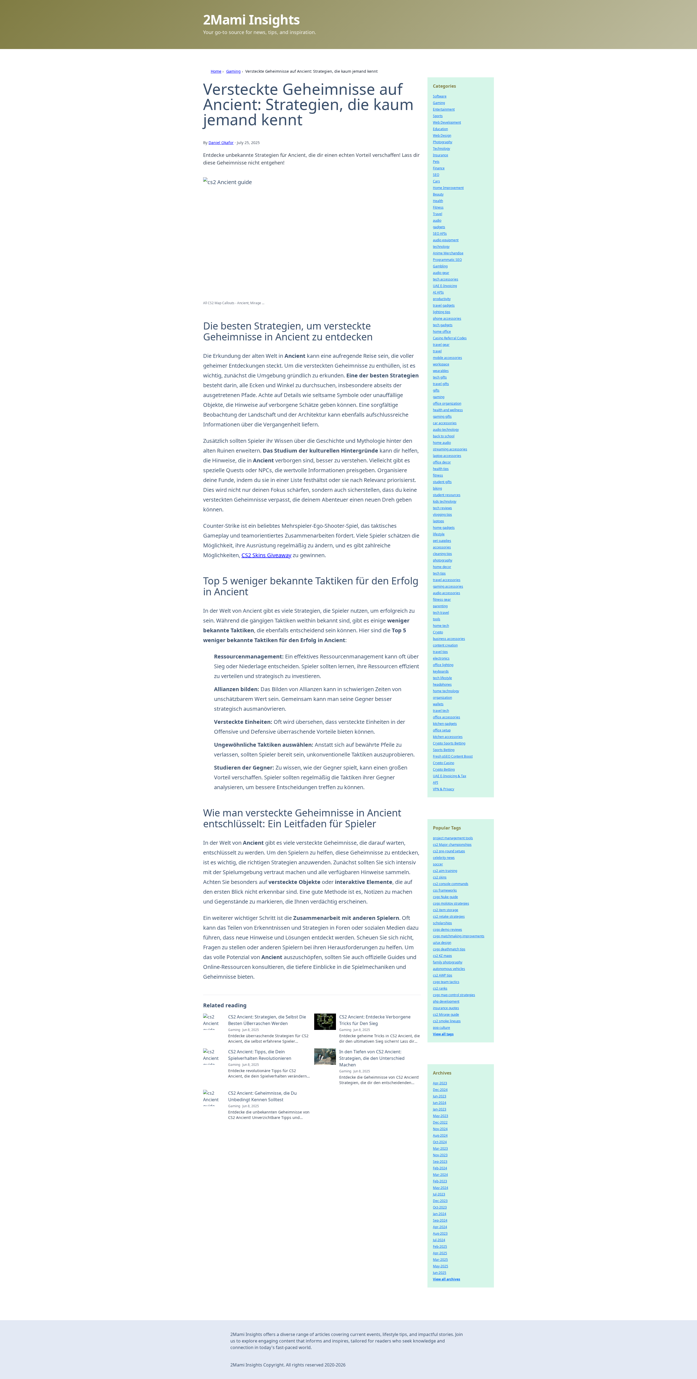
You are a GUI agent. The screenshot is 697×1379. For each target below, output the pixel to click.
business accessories (449, 638)
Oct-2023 (440, 1207)
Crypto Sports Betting (449, 743)
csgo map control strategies (454, 995)
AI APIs (438, 292)
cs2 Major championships (452, 844)
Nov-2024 (440, 1129)
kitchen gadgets (445, 723)
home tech (441, 625)
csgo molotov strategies (451, 903)
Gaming (233, 71)
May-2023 (440, 1115)
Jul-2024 (439, 1240)
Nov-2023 (440, 1155)
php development (446, 1001)
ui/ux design (442, 942)
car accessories (445, 423)
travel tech (441, 710)
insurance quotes (446, 1008)
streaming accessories (450, 449)
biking (437, 488)
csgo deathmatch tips (449, 949)
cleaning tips (442, 553)
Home (216, 71)
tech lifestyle (442, 678)
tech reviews (442, 508)
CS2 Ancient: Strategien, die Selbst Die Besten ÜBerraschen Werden (267, 1020)
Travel (437, 214)
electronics (441, 658)
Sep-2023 (440, 1161)
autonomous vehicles (449, 968)
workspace (441, 364)
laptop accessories (447, 455)
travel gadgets (444, 305)
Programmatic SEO (447, 259)
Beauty (438, 194)
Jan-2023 (439, 1109)
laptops (438, 521)
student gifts (442, 482)
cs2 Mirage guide (446, 1014)
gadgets (439, 227)
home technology (446, 691)
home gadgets (444, 527)
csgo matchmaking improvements (458, 936)
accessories (442, 547)
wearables (441, 370)
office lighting (443, 665)
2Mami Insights (251, 19)
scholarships (442, 923)
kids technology (444, 501)
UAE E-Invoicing (445, 285)
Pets (436, 161)
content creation (445, 645)
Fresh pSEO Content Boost (453, 756)
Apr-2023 (440, 1083)
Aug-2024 (440, 1135)
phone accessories (447, 318)
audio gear (441, 272)
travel (437, 351)
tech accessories (445, 279)
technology (441, 246)
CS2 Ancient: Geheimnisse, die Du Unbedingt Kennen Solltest (262, 1096)
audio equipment (445, 240)
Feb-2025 (440, 1246)
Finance (439, 168)
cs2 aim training (445, 870)
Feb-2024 (440, 1168)
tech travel (441, 612)
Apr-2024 (440, 1227)
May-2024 (440, 1187)
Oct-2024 (440, 1142)
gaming (438, 397)
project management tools (453, 838)
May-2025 (440, 1266)
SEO (436, 174)
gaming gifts (442, 416)
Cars (436, 181)
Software (440, 96)
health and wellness (448, 410)
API (435, 782)
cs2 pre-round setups (449, 851)
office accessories (446, 717)
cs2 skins (440, 877)
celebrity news (444, 857)
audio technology (446, 429)
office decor (442, 462)
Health (438, 201)
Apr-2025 (440, 1253)
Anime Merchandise (448, 253)
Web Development (447, 122)
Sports (438, 116)
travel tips (440, 651)
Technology (441, 148)
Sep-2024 (440, 1220)
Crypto (438, 632)
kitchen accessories (448, 736)
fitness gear (442, 599)
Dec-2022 (440, 1122)
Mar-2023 (440, 1148)
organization (442, 697)
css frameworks (445, 890)
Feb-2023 (440, 1181)
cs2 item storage (445, 910)
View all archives (446, 1279)
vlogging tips (442, 514)
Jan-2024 (439, 1214)
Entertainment (444, 109)
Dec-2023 (440, 1200)
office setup (442, 730)
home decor (442, 567)
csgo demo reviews (447, 929)
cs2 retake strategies (449, 916)
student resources (446, 495)
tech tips (439, 573)
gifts (436, 390)
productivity (442, 299)
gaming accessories (448, 586)
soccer (438, 864)
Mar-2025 (440, 1259)
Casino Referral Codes (450, 338)
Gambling (440, 266)
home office (442, 331)
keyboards (441, 671)
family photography (447, 962)
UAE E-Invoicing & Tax (449, 776)
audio (437, 220)
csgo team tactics (446, 982)
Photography (442, 142)
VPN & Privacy (443, 789)
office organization (447, 403)
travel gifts (441, 384)
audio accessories (446, 593)
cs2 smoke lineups (447, 1021)
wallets (438, 704)
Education (440, 129)
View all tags (443, 1034)
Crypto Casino (443, 763)
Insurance (440, 155)
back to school (443, 436)
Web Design (442, 135)
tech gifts (440, 377)
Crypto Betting (444, 769)
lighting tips (441, 312)
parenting (440, 606)
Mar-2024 (440, 1174)
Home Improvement (448, 187)
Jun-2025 (439, 1272)
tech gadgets (443, 325)
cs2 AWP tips (442, 975)
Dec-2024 (440, 1089)
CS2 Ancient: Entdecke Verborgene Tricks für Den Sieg (375, 1020)
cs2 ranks (440, 988)
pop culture (441, 1027)
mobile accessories (447, 357)
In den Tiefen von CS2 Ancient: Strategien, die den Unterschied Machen (372, 1058)
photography (442, 560)
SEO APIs (440, 233)
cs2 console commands (450, 883)
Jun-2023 (439, 1096)
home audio (442, 442)
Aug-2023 (440, 1233)
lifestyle (439, 534)
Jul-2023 (439, 1194)
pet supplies (442, 540)
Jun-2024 (439, 1102)
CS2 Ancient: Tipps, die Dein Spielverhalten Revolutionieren (259, 1055)
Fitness (438, 207)
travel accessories (446, 580)
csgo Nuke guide (445, 897)
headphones (442, 684)
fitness (438, 475)
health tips (441, 468)
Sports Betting (443, 750)
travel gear (441, 344)
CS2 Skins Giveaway (266, 555)
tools (436, 619)
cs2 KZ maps (442, 955)
